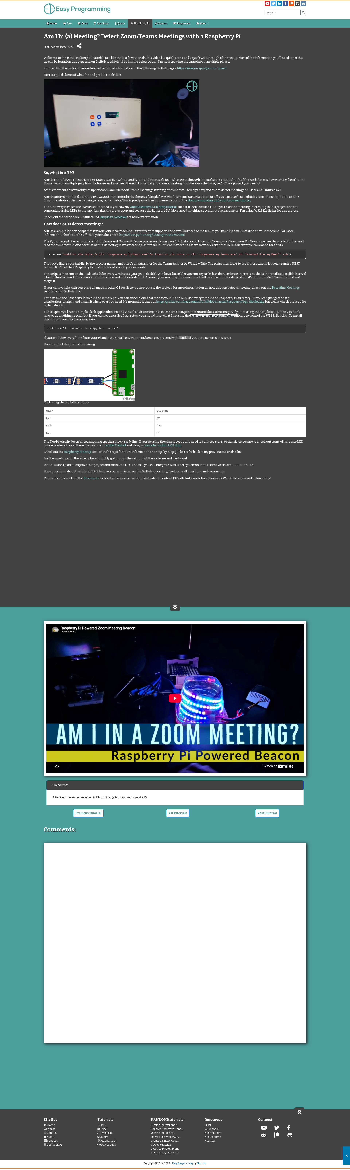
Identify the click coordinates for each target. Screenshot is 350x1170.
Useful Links (54, 1144)
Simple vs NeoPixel (113, 217)
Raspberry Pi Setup (77, 452)
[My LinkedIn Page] (279, 3)
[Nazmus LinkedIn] (276, 1136)
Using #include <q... (163, 1132)
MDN (208, 1125)
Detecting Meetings (286, 287)
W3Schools (212, 1129)
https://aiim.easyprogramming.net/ (202, 68)
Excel (84, 23)
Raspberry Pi (141, 23)
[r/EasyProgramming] (263, 1136)
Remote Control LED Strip (162, 445)
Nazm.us (210, 1140)
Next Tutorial (267, 813)
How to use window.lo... (165, 1136)
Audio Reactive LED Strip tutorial (153, 207)
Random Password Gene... (167, 1129)
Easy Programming (182, 1163)
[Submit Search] (303, 12)
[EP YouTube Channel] (264, 1128)
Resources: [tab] (61, 785)
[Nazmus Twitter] (276, 1128)
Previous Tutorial (88, 813)
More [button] (202, 23)
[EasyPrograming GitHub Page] (297, 3)
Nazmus (201, 1163)
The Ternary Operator (165, 1152)
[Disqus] (175, 892)
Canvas (162, 23)
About (50, 1136)
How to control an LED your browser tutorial (219, 200)
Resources (91, 478)
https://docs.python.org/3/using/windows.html (152, 235)
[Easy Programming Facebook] (288, 1128)
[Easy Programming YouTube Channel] (267, 3)
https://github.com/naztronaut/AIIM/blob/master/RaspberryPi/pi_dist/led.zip (210, 301)
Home (53, 23)
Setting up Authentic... (165, 1125)
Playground (183, 23)
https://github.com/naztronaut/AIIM (125, 797)
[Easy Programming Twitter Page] (273, 3)
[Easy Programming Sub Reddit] (303, 3)
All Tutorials (177, 813)
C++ (69, 23)
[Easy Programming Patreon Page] (291, 3)
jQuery (120, 23)
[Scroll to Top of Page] (299, 1111)
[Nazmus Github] (289, 1136)
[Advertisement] (175, 513)
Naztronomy (213, 1136)
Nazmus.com (213, 1132)
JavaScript (102, 23)
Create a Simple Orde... (165, 1140)
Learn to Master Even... (165, 1148)
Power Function (161, 1144)
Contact (51, 1132)
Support (52, 1140)
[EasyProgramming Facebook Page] (285, 3)
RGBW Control (115, 445)
